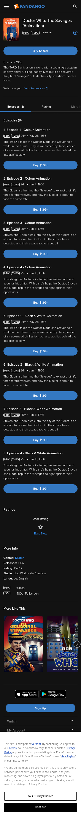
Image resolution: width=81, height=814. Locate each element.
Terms (13, 748)
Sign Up (40, 708)
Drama (19, 558)
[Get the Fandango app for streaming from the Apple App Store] (27, 694)
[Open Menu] (6, 6)
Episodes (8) (15, 107)
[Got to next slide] (77, 644)
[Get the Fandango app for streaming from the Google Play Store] (53, 694)
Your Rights (68, 756)
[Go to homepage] (30, 6)
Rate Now (40, 533)
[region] (40, 773)
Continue (40, 807)
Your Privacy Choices (40, 796)
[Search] (75, 6)
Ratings (47, 107)
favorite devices (34, 88)
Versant (36, 744)
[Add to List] (75, 33)
